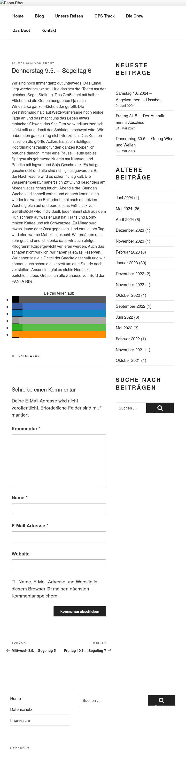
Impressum (20, 720)
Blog (39, 16)
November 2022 (130, 284)
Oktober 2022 (128, 295)
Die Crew (134, 16)
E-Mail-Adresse (30, 525)
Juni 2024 (124, 197)
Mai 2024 (124, 208)
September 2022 (130, 306)
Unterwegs (29, 356)
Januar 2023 (127, 262)
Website (21, 553)
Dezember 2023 (130, 230)
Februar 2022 (128, 338)
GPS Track (104, 16)
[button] (15, 299)
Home (17, 16)
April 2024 (125, 219)
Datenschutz (21, 709)
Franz (48, 63)
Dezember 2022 (130, 273)
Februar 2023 (128, 252)
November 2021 (130, 349)
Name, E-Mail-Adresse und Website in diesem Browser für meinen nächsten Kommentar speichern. (54, 588)
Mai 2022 (124, 328)
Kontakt (48, 30)
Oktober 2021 (128, 360)
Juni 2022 (124, 317)
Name (19, 497)
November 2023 (130, 241)
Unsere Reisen (69, 16)
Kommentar (26, 428)
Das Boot (21, 30)
